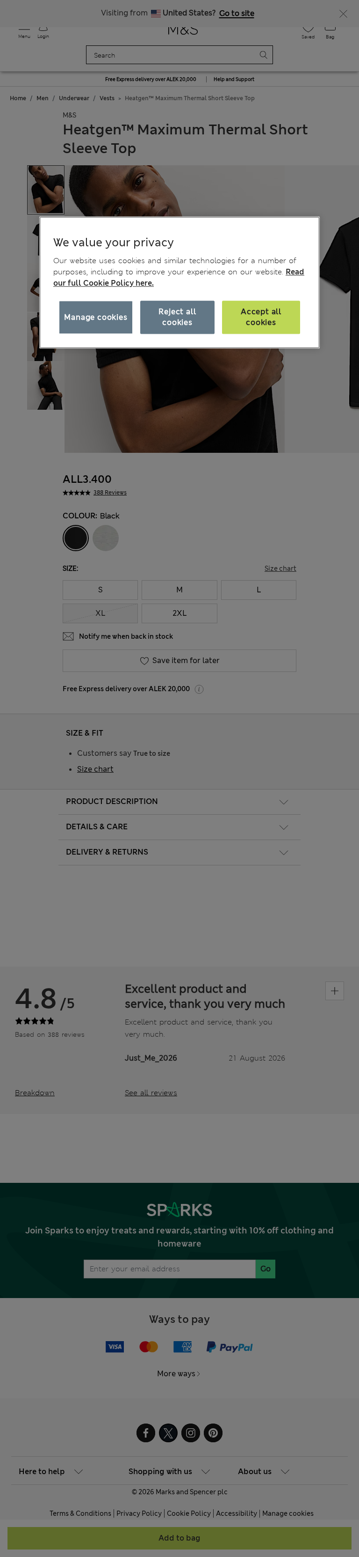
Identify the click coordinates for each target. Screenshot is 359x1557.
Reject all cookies (177, 317)
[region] (179, 282)
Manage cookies (95, 317)
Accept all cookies (261, 317)
